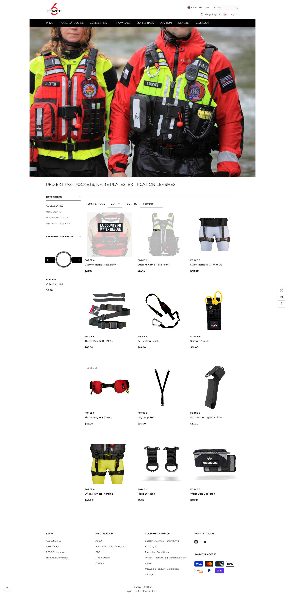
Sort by (132, 203)
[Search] (226, 7)
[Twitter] (205, 542)
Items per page (95, 203)
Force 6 (51, 279)
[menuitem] (63, 206)
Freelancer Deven (148, 591)
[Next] (77, 260)
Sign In (235, 14)
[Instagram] (196, 542)
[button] (115, 204)
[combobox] (223, 7)
